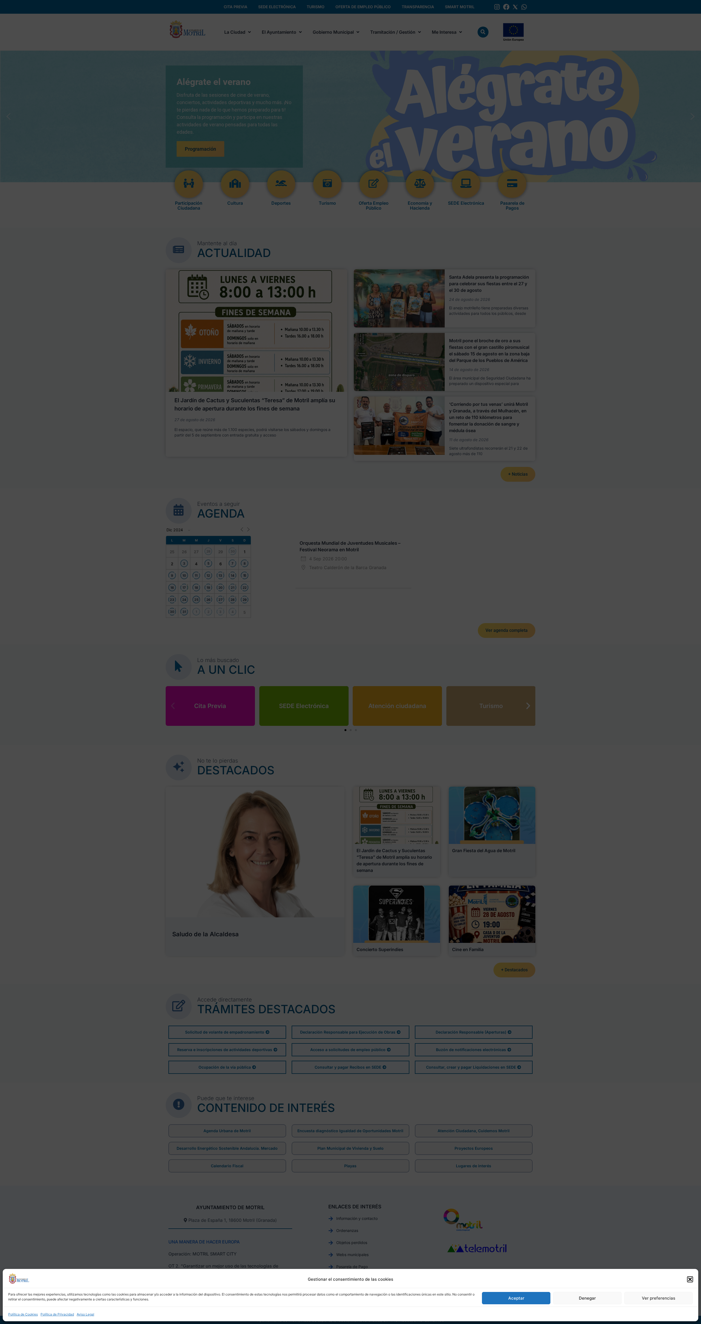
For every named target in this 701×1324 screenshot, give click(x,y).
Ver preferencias (658, 1298)
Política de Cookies (23, 1314)
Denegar (587, 1298)
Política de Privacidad (57, 1314)
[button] (690, 1279)
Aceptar (516, 1298)
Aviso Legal (85, 1314)
